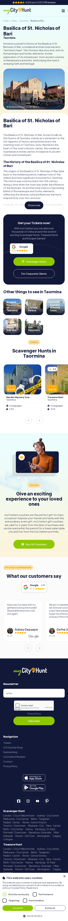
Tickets (7, 742)
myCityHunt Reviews (14, 756)
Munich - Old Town (25, 836)
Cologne (8, 839)
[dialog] (34, 897)
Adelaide (8, 836)
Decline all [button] (50, 908)
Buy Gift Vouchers (36, 544)
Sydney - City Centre (48, 815)
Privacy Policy (34, 713)
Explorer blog (10, 752)
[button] (34, 915)
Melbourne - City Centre (16, 818)
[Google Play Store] (34, 787)
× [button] (64, 876)
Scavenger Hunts (36, 261)
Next (39, 420)
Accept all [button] (18, 908)
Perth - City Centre (13, 829)
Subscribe (34, 720)
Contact (8, 761)
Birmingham (43, 836)
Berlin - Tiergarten (40, 818)
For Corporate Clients (34, 273)
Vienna (29, 829)
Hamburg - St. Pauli (45, 829)
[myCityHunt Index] (20, 11)
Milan (56, 832)
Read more (32, 888)
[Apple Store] (34, 777)
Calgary (57, 836)
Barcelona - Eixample (40, 832)
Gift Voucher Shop (13, 747)
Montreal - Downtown (14, 832)
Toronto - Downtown (14, 825)
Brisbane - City (36, 825)
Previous (28, 420)
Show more (34, 205)
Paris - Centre (53, 825)
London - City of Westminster (18, 815)
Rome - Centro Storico (34, 822)
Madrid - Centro (11, 822)
